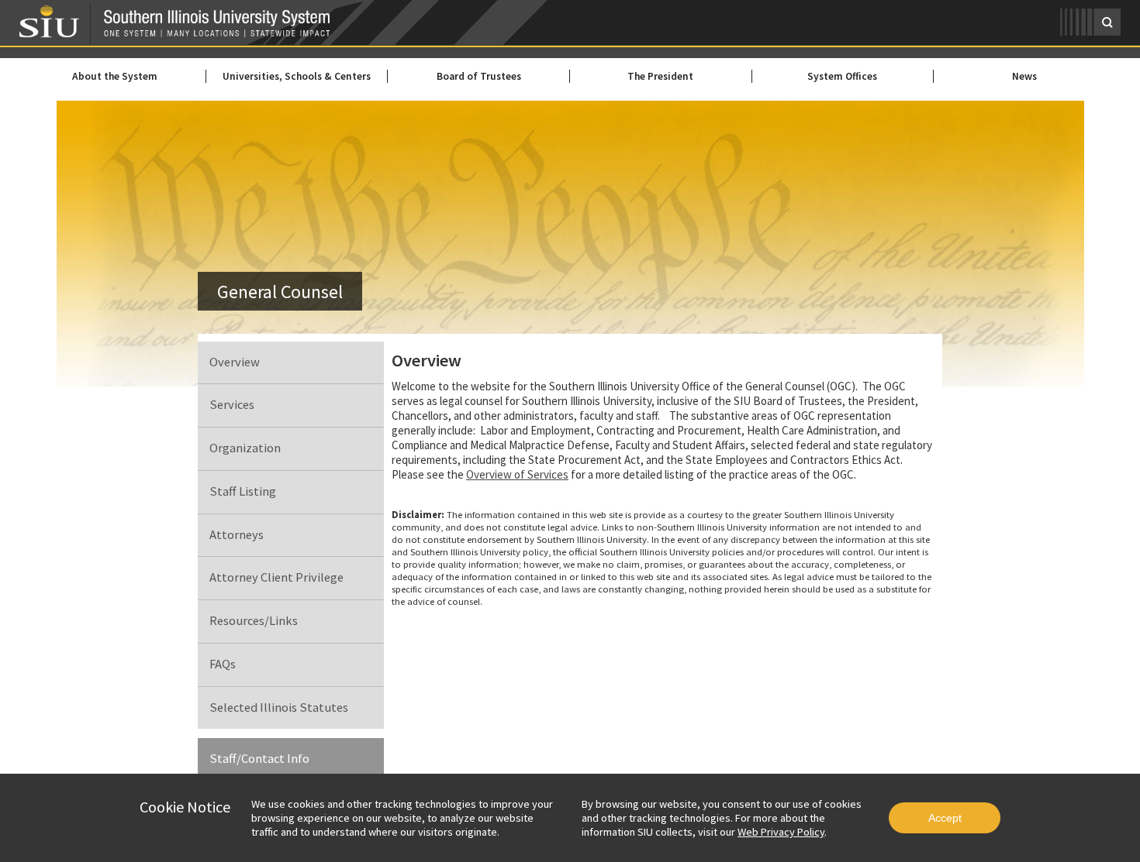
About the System (114, 76)
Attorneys (236, 535)
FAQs (222, 664)
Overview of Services (517, 474)
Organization (245, 448)
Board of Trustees (479, 76)
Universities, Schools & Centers (297, 76)
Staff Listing (242, 491)
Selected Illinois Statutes (278, 707)
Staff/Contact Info (259, 758)
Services (231, 405)
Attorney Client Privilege (276, 577)
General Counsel (280, 292)
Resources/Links (253, 621)
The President (660, 76)
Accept (945, 818)
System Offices (842, 76)
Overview (234, 362)
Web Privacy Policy (781, 832)
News (1024, 76)
